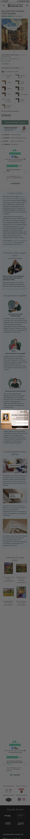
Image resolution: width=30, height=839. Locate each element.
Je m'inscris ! (20, 427)
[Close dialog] (28, 411)
